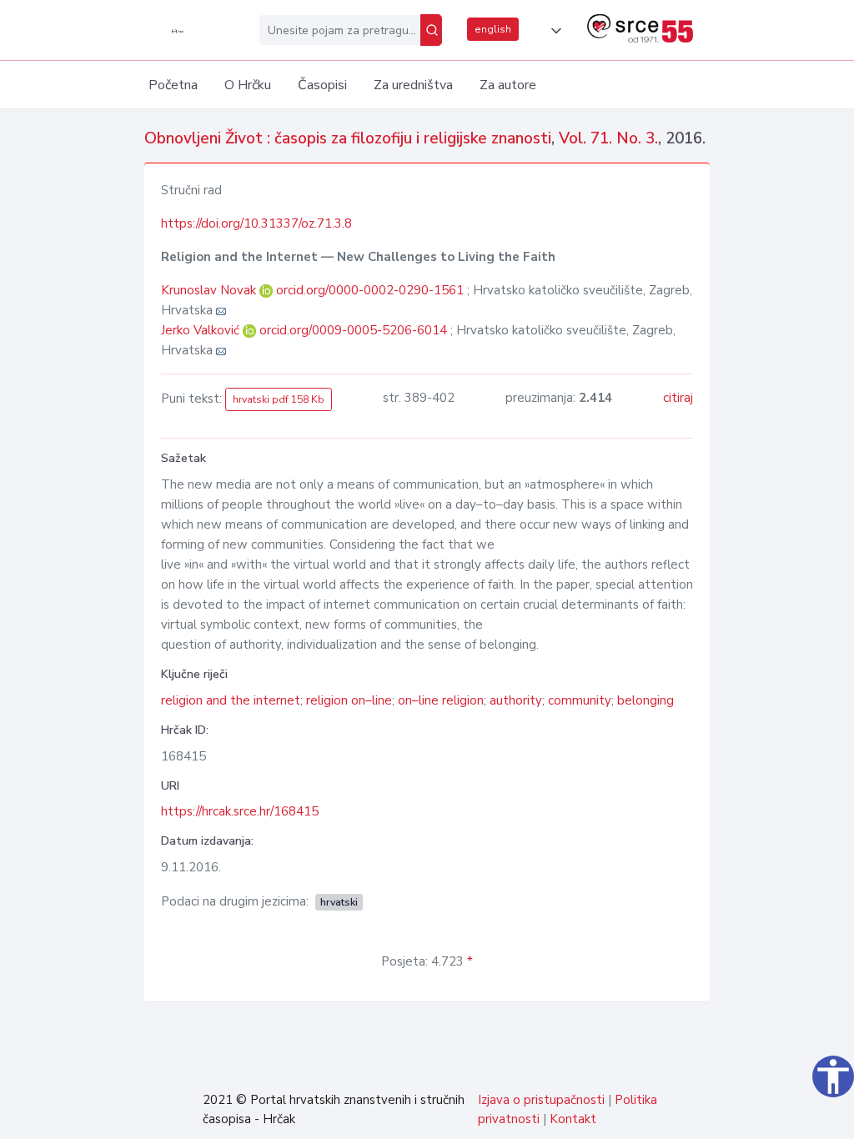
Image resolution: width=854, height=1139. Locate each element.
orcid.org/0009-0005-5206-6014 (353, 330)
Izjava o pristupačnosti (541, 1099)
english (493, 29)
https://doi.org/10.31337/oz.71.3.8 (256, 223)
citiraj (678, 397)
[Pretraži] (431, 30)
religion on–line (349, 700)
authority (516, 700)
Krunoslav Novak (210, 290)
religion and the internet (230, 700)
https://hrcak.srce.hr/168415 (240, 811)
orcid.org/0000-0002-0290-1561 (370, 290)
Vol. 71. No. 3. (608, 138)
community (579, 700)
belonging (645, 700)
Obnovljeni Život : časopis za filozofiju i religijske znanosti (347, 138)
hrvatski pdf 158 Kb (278, 399)
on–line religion (441, 700)
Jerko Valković (202, 330)
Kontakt (573, 1119)
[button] (553, 31)
